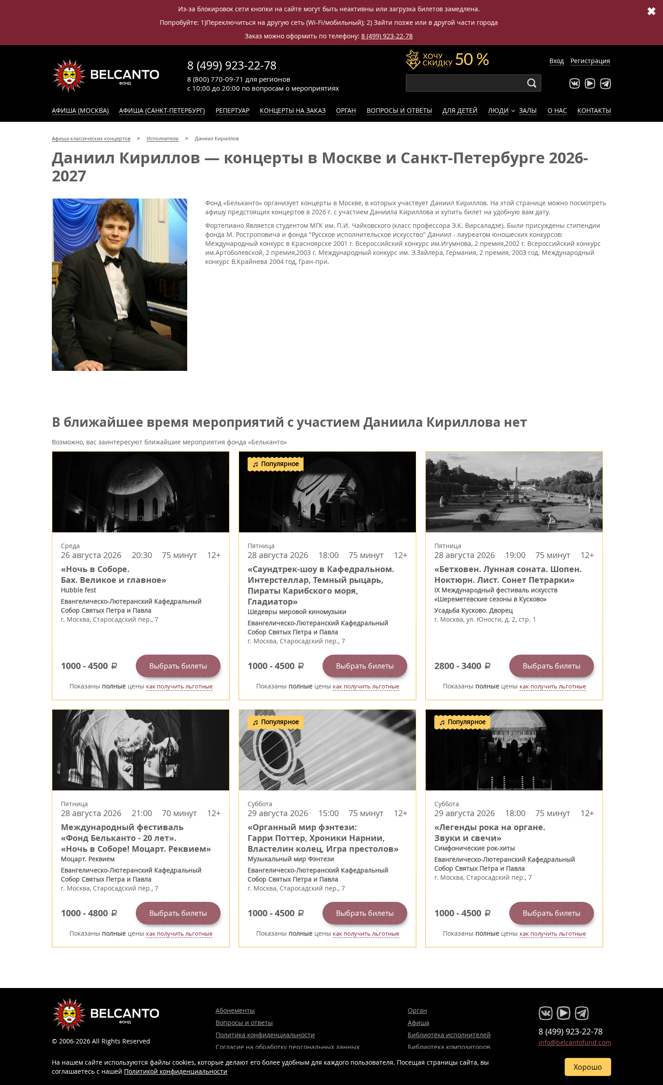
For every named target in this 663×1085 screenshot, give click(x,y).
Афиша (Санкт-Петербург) (162, 110)
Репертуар (232, 110)
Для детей (460, 110)
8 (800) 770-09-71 (215, 78)
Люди (498, 110)
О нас (557, 110)
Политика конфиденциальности (265, 1034)
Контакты (594, 110)
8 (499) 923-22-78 (387, 36)
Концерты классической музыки (106, 75)
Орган (346, 110)
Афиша (418, 1022)
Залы (528, 110)
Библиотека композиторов (449, 1047)
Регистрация (590, 60)
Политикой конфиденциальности (175, 1071)
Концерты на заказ (293, 110)
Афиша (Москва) (80, 110)
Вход (556, 60)
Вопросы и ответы (399, 110)
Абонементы (235, 1010)
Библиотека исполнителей (449, 1034)
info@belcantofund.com (575, 1042)
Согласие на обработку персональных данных (287, 1047)
